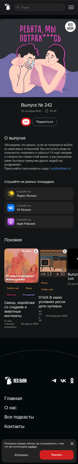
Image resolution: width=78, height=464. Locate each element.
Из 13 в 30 (40, 316)
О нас (10, 407)
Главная (13, 398)
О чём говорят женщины (10, 323)
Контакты (14, 426)
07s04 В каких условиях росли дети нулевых (52, 301)
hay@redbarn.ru (60, 168)
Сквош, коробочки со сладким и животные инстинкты (19, 309)
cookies (32, 446)
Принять (56, 454)
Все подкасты (19, 417)
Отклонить (21, 454)
